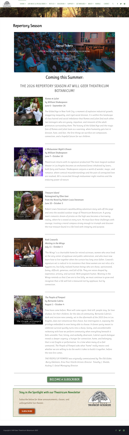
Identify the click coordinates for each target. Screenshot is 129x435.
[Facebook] (117, 3)
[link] (113, 3)
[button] (16, 52)
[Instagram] (124, 3)
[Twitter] (121, 3)
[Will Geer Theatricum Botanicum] (7, 4)
